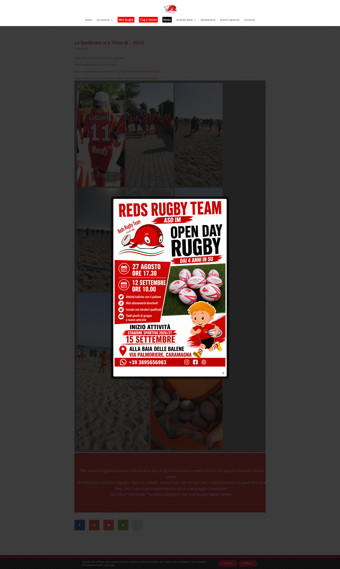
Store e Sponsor (230, 20)
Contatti (249, 20)
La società (103, 20)
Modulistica (208, 20)
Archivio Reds (184, 20)
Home (88, 20)
